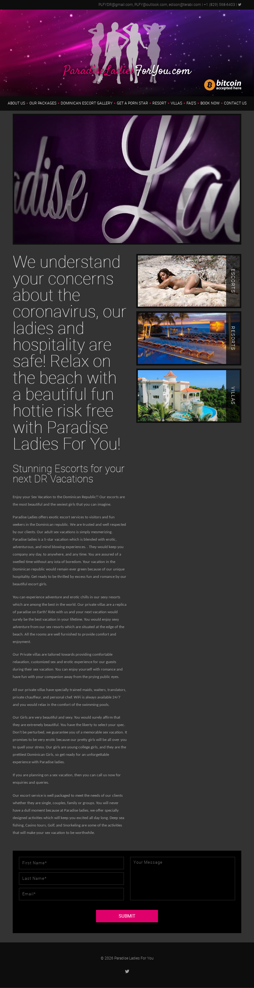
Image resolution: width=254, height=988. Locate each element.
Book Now (210, 103)
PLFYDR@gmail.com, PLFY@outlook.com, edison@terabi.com (150, 4)
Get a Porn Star (132, 103)
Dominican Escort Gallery (86, 103)
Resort (159, 103)
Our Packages (42, 103)
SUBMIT (127, 916)
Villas (176, 103)
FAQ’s (191, 103)
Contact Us (235, 103)
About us (16, 103)
